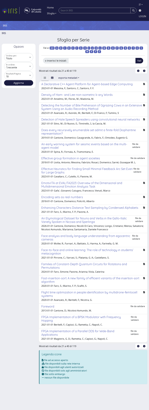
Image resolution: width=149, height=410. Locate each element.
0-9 (52, 48)
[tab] (45, 78)
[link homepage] (10, 10)
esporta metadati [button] (67, 77)
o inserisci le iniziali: (55, 60)
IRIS (4, 33)
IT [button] (140, 4)
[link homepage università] (33, 10)
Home (50, 7)
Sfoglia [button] (51, 13)
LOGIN (142, 16)
